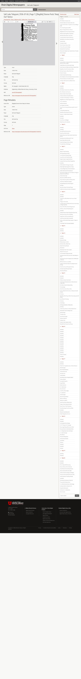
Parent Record (31, 19)
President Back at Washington (65, 144)
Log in (79, 1)
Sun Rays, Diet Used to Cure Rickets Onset (67, 80)
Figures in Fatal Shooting (64, 151)
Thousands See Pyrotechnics (65, 482)
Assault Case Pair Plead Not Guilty (66, 157)
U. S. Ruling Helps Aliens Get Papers (66, 430)
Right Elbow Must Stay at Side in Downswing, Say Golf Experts (69, 296)
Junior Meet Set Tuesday (64, 299)
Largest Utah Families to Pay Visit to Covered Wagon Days (69, 25)
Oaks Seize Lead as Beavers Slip (65, 288)
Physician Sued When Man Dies (65, 177)
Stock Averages (63, 394)
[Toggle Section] (60, 55)
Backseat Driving (63, 240)
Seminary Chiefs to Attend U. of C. (66, 486)
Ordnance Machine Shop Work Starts (66, 95)
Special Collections (29, 512)
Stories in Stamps (63, 354)
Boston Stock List (63, 385)
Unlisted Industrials (63, 371)
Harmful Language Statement (21, 1)
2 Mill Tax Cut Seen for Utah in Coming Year (67, 189)
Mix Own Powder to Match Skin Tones (66, 71)
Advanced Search (42, 9)
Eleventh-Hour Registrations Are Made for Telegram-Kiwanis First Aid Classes (69, 173)
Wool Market (62, 434)
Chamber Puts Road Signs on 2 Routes (66, 97)
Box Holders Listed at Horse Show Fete (67, 89)
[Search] (35, 9)
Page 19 (63, 450)
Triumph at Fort (63, 314)
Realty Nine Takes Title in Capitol (66, 249)
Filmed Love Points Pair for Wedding (66, 214)
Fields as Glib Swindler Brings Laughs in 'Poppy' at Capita (69, 221)
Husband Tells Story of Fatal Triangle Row (67, 161)
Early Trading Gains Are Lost (65, 413)
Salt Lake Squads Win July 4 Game (66, 268)
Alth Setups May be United (64, 153)
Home (2, 1)
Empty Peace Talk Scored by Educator (66, 216)
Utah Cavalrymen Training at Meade (66, 476)
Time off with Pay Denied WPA (65, 27)
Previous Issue (63, 14)
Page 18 (63, 416)
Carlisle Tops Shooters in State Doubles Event (68, 308)
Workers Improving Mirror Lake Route (66, 33)
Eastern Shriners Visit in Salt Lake (66, 466)
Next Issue (76, 14)
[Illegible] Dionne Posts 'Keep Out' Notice (67, 31)
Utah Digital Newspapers (47, 513)
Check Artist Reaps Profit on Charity (66, 142)
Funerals (61, 448)
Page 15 (63, 273)
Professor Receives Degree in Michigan (67, 472)
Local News (62, 440)
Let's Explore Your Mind (64, 105)
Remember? (62, 247)
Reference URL (18, 19)
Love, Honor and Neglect (64, 120)
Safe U (59, 527)
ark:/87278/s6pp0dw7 (17, 92)
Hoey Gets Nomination (64, 488)
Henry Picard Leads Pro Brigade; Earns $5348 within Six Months (69, 259)
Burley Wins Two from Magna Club (66, 310)
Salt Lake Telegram (33, 5)
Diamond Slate (62, 312)
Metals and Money (63, 398)
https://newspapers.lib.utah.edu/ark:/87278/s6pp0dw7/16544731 (26, 131)
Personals (62, 118)
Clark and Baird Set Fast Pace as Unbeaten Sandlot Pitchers (69, 291)
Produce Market (63, 379)
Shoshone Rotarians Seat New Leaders (67, 78)
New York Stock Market (64, 396)
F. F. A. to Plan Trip (63, 101)
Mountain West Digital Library (65, 512)
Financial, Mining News (64, 436)
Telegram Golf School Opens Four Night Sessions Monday (68, 264)
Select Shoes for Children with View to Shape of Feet (69, 67)
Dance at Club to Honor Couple (65, 93)
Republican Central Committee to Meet (67, 69)
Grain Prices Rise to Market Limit (66, 402)
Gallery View (24, 19)
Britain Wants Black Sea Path (65, 140)
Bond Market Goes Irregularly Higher (66, 377)
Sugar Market (62, 383)
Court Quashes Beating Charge (65, 155)
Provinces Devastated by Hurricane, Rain (67, 474)
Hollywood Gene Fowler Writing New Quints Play (68, 212)
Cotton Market (62, 375)
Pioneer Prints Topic (63, 175)
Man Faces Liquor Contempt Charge (66, 187)
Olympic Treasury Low (64, 251)
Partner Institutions (63, 510)
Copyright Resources (30, 513)
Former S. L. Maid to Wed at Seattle (66, 114)
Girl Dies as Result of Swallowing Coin (66, 208)
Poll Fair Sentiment (63, 103)
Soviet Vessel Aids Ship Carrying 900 (66, 218)
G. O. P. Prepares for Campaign (65, 425)
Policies (70, 527)
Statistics (61, 442)
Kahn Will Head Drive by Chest (65, 131)
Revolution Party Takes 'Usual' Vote (66, 35)
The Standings (62, 287)
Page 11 (63, 146)
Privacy (39, 527)
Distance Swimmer (63, 318)
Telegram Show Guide (64, 201)
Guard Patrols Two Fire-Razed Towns (66, 468)
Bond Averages (62, 367)
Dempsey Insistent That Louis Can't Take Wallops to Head (69, 256)
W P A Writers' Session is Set (65, 20)
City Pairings (62, 302)
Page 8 (63, 55)
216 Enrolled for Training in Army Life (66, 164)
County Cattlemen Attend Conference (66, 37)
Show (13, 128)
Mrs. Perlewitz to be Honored (65, 91)
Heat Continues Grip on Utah (65, 45)
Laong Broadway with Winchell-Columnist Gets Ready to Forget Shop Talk (69, 204)
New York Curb (62, 388)
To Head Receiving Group (64, 110)
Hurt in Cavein (62, 491)
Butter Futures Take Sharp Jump (65, 406)
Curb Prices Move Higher (64, 390)
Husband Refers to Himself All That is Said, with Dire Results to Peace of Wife (69, 63)
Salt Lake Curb (62, 373)
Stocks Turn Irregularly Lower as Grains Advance (68, 365)
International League (63, 316)
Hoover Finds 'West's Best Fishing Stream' (67, 206)
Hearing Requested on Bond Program (66, 183)
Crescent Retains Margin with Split (66, 253)
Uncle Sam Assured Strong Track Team (67, 266)
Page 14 (63, 233)
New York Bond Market (64, 369)
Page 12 (63, 191)
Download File (7, 19)
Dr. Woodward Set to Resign (65, 423)
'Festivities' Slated (63, 43)
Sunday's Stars (62, 320)
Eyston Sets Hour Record (64, 245)
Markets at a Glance (63, 400)
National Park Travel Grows (65, 48)
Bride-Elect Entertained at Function (66, 112)
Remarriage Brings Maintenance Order (67, 427)
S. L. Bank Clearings (63, 432)
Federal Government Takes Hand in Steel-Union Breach (68, 136)
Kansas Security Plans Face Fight (66, 470)
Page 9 (63, 83)
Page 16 (63, 326)
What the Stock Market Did (64, 412)
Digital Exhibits (45, 515)
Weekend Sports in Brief (64, 242)
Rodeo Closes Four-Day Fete (65, 122)
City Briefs (62, 478)
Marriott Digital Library (47, 511)
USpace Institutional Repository (49, 520)
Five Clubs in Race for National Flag (66, 285)
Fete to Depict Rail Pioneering (65, 464)
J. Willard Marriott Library (12, 507)
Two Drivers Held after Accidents (66, 181)
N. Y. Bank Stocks (63, 387)
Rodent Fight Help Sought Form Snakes (67, 166)
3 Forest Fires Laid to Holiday (65, 47)
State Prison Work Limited (64, 133)
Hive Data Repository (47, 522)
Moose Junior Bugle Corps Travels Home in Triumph (69, 50)
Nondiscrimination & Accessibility (49, 527)
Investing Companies (63, 381)
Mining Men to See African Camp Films (67, 39)
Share (12, 19)
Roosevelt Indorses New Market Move (66, 429)
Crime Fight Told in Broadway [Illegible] (67, 223)
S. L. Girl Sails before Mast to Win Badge (67, 484)
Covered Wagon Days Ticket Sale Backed (67, 168)
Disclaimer (65, 527)
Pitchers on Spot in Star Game (65, 280)
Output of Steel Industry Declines (66, 404)
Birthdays (61, 185)
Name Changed (63, 52)
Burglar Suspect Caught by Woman (66, 159)
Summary (62, 293)
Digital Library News (46, 518)
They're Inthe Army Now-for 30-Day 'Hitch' (67, 179)
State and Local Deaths (64, 438)
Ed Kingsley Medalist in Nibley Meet (66, 304)
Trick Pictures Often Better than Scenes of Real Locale (68, 199)
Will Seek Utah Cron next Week (65, 261)
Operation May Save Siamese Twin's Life (67, 22)
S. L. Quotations (63, 392)
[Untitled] (61, 18)
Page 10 (63, 124)
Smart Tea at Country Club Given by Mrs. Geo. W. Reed (68, 108)
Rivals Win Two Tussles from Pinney (66, 324)
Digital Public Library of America (65, 513)
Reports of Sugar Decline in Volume (66, 29)
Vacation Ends (62, 41)
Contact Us (11, 1)
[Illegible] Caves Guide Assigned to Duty (67, 99)
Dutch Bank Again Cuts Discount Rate (66, 408)
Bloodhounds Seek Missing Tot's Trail (66, 138)
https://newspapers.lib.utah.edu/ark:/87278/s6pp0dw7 (24, 95)
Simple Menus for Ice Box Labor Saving (67, 65)
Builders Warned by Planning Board (66, 170)
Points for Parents (63, 73)
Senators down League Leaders (65, 322)
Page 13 (63, 225)
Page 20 (63, 458)
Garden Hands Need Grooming (65, 74)
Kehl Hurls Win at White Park (65, 243)
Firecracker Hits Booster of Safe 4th (66, 480)
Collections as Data (46, 517)
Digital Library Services (30, 510)
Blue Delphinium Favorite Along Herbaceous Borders (69, 76)
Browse (6, 1)
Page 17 (63, 358)
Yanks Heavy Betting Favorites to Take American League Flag (68, 282)
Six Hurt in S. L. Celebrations (65, 489)
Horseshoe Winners (63, 270)
